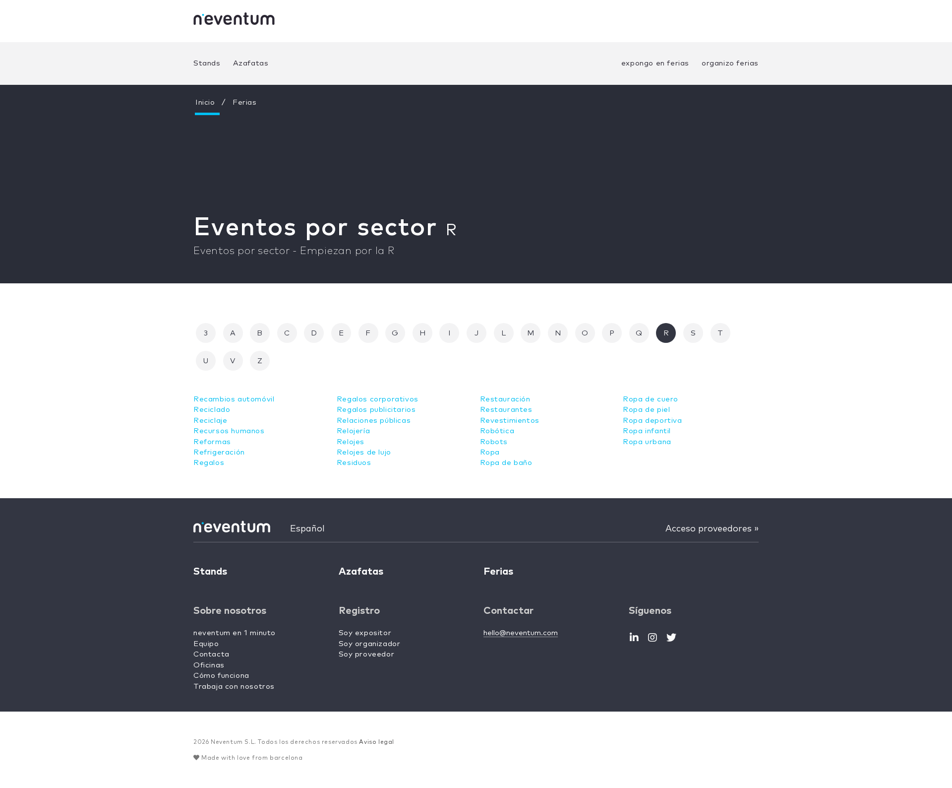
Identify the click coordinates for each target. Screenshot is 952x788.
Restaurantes (506, 409)
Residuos (354, 462)
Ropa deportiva (652, 420)
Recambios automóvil (233, 399)
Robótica (497, 431)
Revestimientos (509, 420)
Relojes (350, 442)
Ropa (490, 452)
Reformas (212, 442)
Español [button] (307, 529)
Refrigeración (219, 452)
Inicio (205, 102)
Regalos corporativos (377, 399)
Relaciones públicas (374, 420)
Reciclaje (210, 420)
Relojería (353, 431)
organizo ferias (730, 63)
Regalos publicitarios (376, 409)
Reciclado (211, 409)
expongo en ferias (655, 63)
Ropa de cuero (650, 399)
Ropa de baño (506, 462)
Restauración (505, 399)
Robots (494, 442)
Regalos (208, 462)
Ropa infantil (647, 431)
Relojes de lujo (364, 452)
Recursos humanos (229, 431)
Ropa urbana (647, 442)
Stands (207, 63)
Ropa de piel (646, 409)
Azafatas (251, 63)
